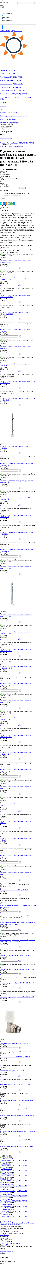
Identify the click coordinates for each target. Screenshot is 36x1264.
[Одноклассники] (6, 203)
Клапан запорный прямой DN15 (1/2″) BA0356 (15, 1071)
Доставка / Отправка (6, 1224)
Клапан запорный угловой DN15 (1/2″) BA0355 (15, 1043)
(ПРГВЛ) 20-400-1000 (7, 1184)
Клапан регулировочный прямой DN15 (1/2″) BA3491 (17, 955)
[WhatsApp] (11, 203)
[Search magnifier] (2, 6)
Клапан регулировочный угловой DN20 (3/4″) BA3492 (17, 997)
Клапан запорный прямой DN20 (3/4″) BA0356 (15, 1084)
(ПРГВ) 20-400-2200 (6, 1179)
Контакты (16, 1224)
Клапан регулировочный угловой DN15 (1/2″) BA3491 (17, 983)
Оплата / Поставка (28, 1223)
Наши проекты (17, 1223)
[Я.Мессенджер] (1, 203)
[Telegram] (9, 203)
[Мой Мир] (14, 203)
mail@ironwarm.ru (16, 31)
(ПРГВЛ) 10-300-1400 (7, 1174)
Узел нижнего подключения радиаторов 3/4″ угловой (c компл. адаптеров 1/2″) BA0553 (17, 940)
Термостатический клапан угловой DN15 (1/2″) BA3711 (17, 1100)
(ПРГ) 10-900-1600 (6, 1214)
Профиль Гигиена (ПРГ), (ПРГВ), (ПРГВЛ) (13, 1160)
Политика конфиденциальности (10, 1243)
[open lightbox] (12, 146)
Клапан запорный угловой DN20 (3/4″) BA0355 (15, 1057)
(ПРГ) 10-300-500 (5, 1164)
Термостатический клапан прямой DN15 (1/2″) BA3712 (17, 1131)
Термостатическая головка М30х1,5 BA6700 (14, 890)
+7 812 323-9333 (5, 31)
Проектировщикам (6, 1223)
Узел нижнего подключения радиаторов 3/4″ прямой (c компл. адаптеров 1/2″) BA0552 (17, 923)
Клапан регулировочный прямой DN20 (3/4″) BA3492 (17, 969)
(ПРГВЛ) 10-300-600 (6, 1194)
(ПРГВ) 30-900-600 (6, 1189)
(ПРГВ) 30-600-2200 (6, 1158)
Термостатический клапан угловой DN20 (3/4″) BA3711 (17, 1115)
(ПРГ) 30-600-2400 (6, 1199)
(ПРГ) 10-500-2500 (6, 1169)
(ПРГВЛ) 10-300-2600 (7, 1204)
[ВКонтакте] (4, 203)
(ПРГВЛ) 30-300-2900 (7, 1209)
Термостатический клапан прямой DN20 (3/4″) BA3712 (17, 1146)
